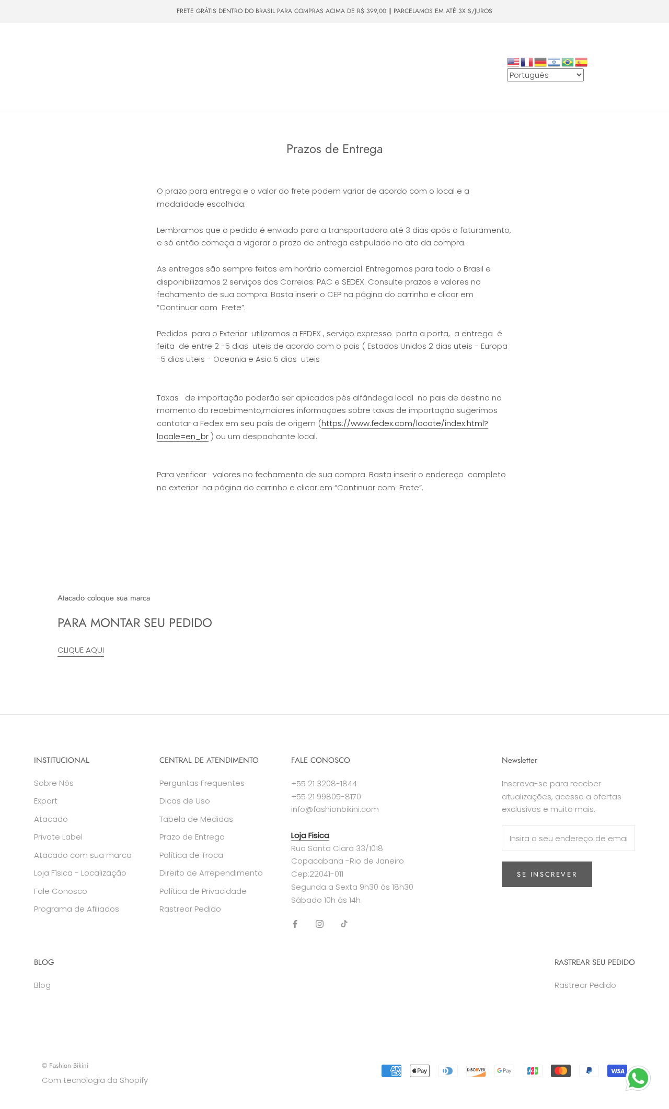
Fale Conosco (48, 96)
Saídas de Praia (52, 58)
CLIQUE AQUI (80, 649)
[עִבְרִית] (554, 61)
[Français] (527, 61)
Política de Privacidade (203, 891)
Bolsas (215, 38)
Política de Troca (191, 855)
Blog (42, 985)
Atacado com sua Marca (66, 76)
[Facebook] (295, 923)
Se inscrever (547, 874)
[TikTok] (344, 923)
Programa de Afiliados (76, 908)
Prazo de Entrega (192, 836)
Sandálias (115, 58)
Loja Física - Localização (80, 872)
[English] (514, 61)
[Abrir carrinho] (638, 68)
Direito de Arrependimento (211, 872)
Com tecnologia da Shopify (95, 1080)
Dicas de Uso (184, 800)
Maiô (120, 38)
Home (36, 38)
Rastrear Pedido (190, 908)
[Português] (568, 61)
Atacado (166, 58)
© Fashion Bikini (65, 1065)
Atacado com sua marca (83, 855)
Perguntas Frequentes (202, 782)
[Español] (582, 61)
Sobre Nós (211, 76)
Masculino (166, 38)
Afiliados (107, 96)
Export (45, 800)
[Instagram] (320, 923)
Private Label (149, 76)
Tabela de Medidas (196, 818)
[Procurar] (614, 67)
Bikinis (79, 38)
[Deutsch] (541, 61)
